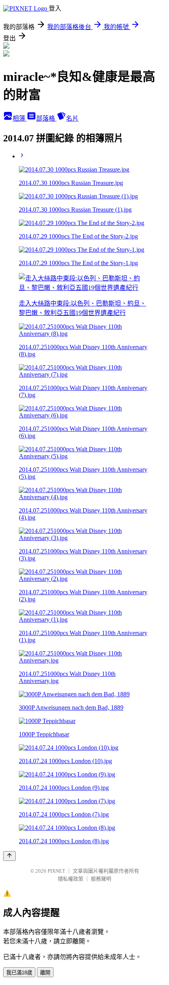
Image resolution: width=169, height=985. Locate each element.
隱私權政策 (70, 879)
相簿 (20, 118)
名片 (72, 118)
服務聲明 (101, 879)
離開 (45, 973)
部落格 (46, 118)
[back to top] (9, 856)
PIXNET (56, 871)
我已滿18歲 (19, 973)
